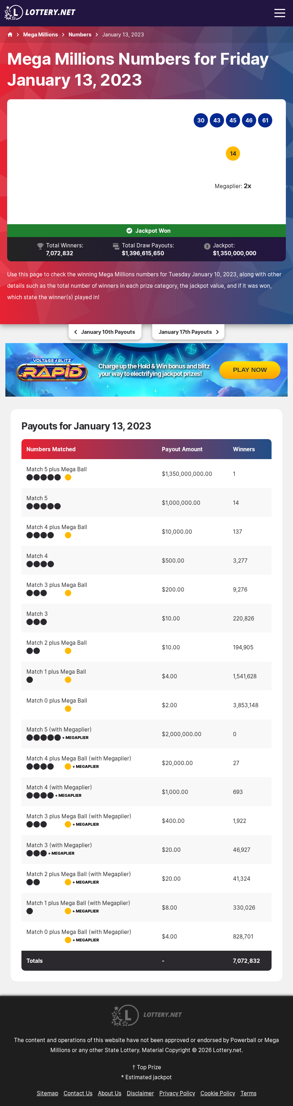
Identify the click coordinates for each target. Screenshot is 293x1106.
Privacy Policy (177, 1093)
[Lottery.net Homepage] (10, 34)
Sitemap (47, 1093)
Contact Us (78, 1093)
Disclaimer (140, 1093)
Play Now (250, 369)
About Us (109, 1093)
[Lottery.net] (40, 17)
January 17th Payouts (185, 331)
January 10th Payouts (108, 331)
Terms (248, 1093)
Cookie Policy (217, 1093)
